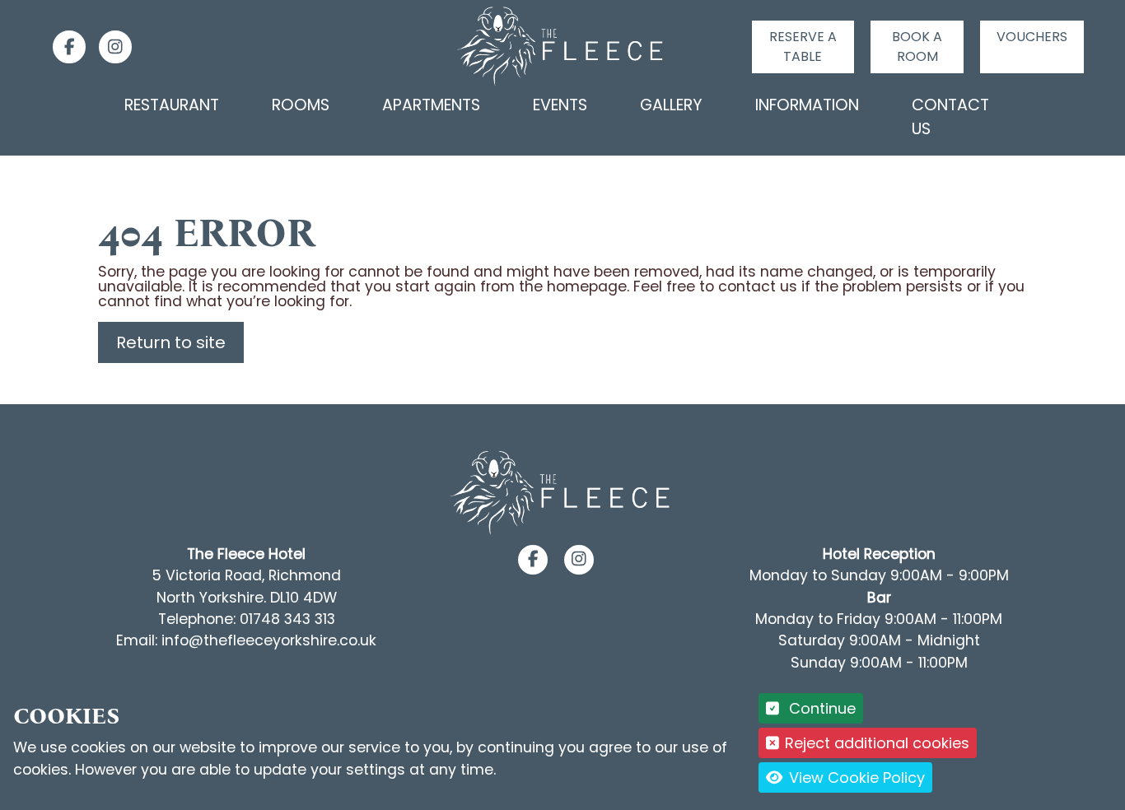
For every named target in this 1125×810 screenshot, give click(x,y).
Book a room (917, 46)
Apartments (431, 105)
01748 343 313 (287, 619)
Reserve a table (803, 46)
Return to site (171, 342)
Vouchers (1032, 36)
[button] (533, 559)
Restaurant (171, 105)
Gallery (671, 105)
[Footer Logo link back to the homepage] (562, 492)
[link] (63, 46)
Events (560, 105)
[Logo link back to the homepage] (563, 46)
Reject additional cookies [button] (877, 743)
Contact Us (950, 117)
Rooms (300, 105)
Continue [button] (820, 708)
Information (807, 105)
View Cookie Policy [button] (855, 777)
